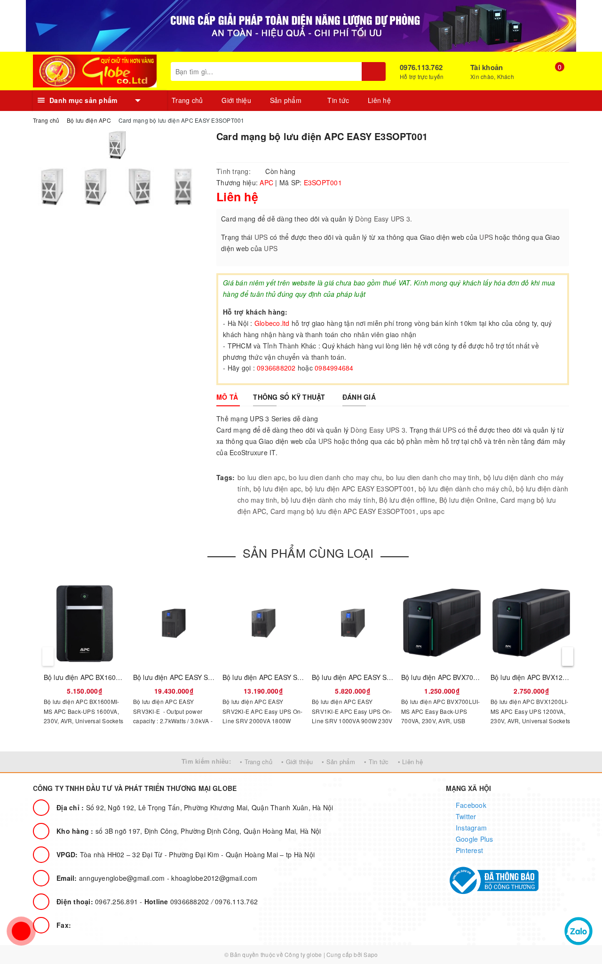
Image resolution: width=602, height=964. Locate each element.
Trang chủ (187, 100)
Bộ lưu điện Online (468, 500)
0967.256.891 (98, 901)
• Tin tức (376, 761)
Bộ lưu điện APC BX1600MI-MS (92, 677)
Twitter (465, 816)
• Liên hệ (410, 761)
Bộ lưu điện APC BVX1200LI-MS (539, 677)
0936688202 (177, 901)
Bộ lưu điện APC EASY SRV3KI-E (183, 677)
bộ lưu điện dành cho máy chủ (465, 488)
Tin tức (338, 100)
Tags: (225, 477)
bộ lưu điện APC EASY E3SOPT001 (360, 488)
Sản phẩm (286, 100)
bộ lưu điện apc (277, 488)
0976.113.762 (421, 67)
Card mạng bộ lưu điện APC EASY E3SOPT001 (343, 511)
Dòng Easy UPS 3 (377, 430)
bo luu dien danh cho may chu (335, 477)
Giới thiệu (236, 100)
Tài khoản (486, 67)
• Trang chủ (256, 761)
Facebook (470, 805)
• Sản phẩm (338, 761)
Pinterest (468, 850)
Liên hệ (379, 100)
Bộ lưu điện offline (407, 500)
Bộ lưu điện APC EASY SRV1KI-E (362, 677)
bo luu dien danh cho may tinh (432, 477)
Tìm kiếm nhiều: (206, 761)
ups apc (432, 511)
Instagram (470, 827)
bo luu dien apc (261, 477)
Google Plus (473, 839)
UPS (261, 237)
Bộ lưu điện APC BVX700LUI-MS (450, 677)
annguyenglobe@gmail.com (111, 878)
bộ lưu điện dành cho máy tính (328, 500)
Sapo (371, 954)
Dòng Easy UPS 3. (383, 218)
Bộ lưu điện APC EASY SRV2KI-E (272, 677)
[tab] (227, 396)
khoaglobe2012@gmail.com (214, 878)
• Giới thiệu (297, 761)
